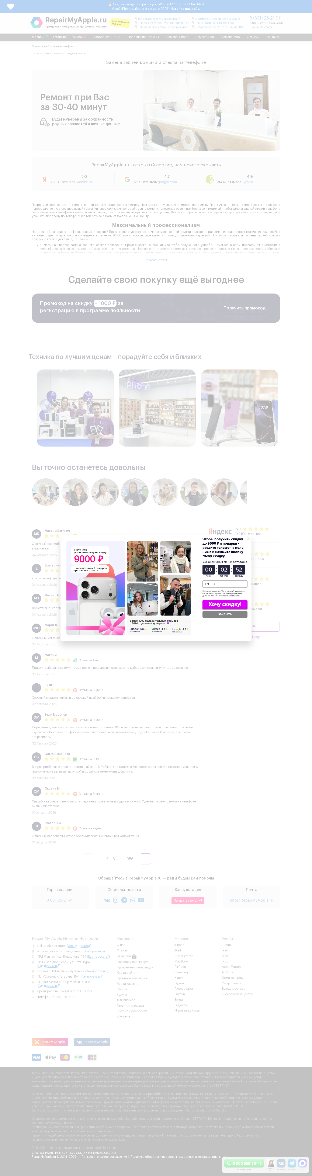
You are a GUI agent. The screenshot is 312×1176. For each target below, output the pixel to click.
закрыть (225, 614)
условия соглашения (230, 596)
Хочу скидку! (225, 604)
